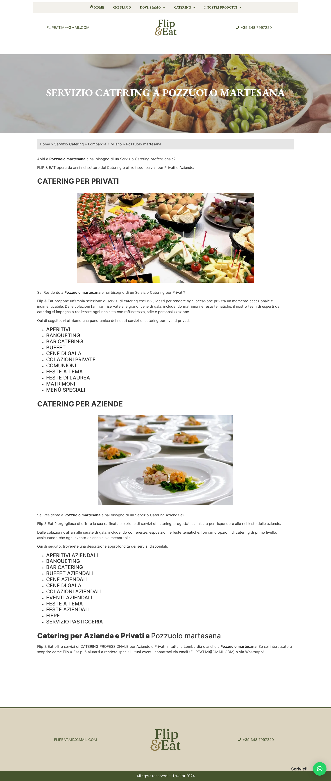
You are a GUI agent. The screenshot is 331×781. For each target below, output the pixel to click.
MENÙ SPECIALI (65, 390)
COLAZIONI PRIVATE (71, 359)
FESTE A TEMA (64, 371)
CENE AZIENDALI (67, 579)
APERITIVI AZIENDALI (72, 555)
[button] (319, 769)
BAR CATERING (64, 341)
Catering (182, 7)
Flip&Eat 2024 (183, 776)
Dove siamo (150, 7)
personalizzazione (173, 311)
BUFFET (56, 347)
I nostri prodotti (220, 7)
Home (45, 144)
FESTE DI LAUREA (68, 378)
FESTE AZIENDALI (68, 609)
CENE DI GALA (64, 353)
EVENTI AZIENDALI (69, 597)
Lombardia (97, 144)
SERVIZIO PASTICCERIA (74, 621)
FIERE (53, 615)
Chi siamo (122, 7)
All (138, 776)
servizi (112, 301)
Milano (116, 144)
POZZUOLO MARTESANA (223, 92)
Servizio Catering (69, 144)
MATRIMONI (60, 384)
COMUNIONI (61, 365)
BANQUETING (63, 335)
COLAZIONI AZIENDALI (74, 591)
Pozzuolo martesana (82, 292)
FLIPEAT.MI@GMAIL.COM (211, 652)
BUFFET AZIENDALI (69, 573)
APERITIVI (58, 329)
